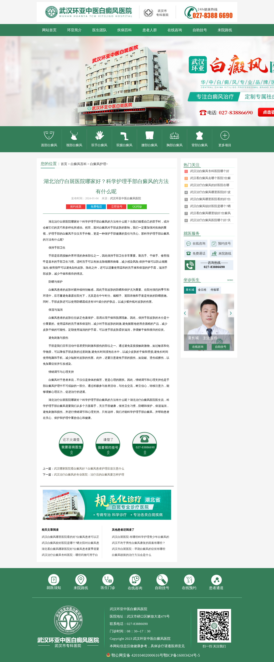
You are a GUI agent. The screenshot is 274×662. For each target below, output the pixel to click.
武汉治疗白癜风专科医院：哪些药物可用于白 (70, 554)
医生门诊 (108, 588)
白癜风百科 (79, 164)
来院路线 (225, 30)
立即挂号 (116, 206)
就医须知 (54, 588)
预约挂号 (224, 243)
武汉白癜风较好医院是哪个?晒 (210, 206)
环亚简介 (74, 30)
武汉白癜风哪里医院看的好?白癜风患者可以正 (70, 536)
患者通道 (216, 588)
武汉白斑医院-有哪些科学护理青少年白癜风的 (140, 536)
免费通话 (199, 253)
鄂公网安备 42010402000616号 (137, 655)
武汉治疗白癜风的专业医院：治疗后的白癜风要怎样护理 (89, 474)
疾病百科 (124, 30)
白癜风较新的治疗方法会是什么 (131, 554)
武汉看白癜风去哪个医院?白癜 (210, 178)
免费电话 (96, 206)
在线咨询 (174, 30)
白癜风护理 (98, 164)
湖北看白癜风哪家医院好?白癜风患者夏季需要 (70, 548)
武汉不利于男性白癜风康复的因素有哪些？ (138, 542)
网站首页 (49, 30)
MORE (230, 280)
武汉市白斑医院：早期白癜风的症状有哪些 (138, 548)
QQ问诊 (137, 206)
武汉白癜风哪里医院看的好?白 (210, 199)
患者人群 (149, 30)
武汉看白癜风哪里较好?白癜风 (210, 213)
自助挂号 (200, 30)
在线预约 (189, 588)
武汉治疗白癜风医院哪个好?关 (210, 220)
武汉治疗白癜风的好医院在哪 (209, 185)
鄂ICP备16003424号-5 (181, 655)
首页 (64, 164)
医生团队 (99, 30)
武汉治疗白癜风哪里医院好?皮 (210, 192)
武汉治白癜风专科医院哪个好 (209, 171)
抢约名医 (75, 206)
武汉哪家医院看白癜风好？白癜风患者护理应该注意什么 (89, 468)
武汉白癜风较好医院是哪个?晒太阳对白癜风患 (70, 542)
